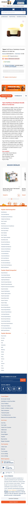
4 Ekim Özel (4, 446)
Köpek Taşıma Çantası (6, 293)
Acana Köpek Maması (5, 321)
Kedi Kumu (3, 223)
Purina (2, 368)
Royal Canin (3, 335)
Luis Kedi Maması (5, 253)
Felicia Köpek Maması (5, 309)
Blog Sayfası (4, 439)
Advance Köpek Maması (6, 311)
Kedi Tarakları (4, 235)
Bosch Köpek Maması (5, 307)
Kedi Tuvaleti (4, 221)
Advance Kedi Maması (6, 248)
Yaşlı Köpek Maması (5, 279)
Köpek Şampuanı (4, 305)
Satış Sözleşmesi (5, 410)
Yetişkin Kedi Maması (5, 219)
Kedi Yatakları (4, 232)
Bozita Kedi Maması (5, 260)
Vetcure (2, 363)
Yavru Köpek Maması (5, 275)
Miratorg (3, 349)
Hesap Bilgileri (4, 434)
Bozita (2, 340)
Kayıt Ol (23, 380)
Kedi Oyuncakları (4, 230)
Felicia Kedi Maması (5, 244)
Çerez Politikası (4, 403)
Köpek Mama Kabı (5, 298)
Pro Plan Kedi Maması (5, 262)
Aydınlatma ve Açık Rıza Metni (8, 401)
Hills (2, 342)
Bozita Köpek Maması (5, 318)
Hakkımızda (4, 429)
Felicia (2, 370)
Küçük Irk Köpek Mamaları (6, 284)
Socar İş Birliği (4, 453)
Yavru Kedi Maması (5, 214)
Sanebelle (3, 345)
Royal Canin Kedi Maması (6, 265)
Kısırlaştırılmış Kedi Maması (6, 216)
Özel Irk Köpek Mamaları (6, 282)
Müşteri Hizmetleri (5, 441)
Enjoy (2, 356)
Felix (2, 365)
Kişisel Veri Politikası (6, 405)
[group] (13, 32)
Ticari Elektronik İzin (6, 415)
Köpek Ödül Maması (5, 291)
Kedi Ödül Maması (5, 228)
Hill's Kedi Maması (5, 258)
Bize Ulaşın (3, 432)
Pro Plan (3, 338)
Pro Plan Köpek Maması (6, 328)
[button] (11, 198)
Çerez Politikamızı (12, 490)
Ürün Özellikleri (6, 95)
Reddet (6, 491)
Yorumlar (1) (18, 95)
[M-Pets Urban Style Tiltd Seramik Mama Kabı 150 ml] (11, 177)
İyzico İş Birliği (4, 456)
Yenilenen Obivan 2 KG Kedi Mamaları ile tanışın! (13, 6)
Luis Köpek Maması (5, 314)
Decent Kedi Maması (5, 242)
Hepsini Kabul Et (13, 502)
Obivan (2, 358)
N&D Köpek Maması (5, 330)
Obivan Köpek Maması (6, 316)
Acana (2, 354)
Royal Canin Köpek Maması (7, 323)
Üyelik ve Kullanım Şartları (7, 408)
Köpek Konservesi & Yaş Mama (7, 286)
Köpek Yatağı (4, 302)
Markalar (3, 449)
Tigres (4, 49)
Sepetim (3, 436)
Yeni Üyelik (3, 425)
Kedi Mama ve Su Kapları (22, 16)
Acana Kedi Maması (5, 255)
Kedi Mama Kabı (4, 239)
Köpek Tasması (4, 300)
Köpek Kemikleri (4, 288)
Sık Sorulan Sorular (5, 399)
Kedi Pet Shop (12, 16)
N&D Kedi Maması (5, 267)
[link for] (13, 2)
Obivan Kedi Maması (5, 251)
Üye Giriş (3, 422)
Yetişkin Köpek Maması (6, 277)
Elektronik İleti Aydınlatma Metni (8, 417)
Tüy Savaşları (4, 451)
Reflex (2, 351)
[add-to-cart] (18, 195)
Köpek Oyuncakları (5, 295)
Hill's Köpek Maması (5, 325)
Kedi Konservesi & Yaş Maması (7, 225)
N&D (2, 347)
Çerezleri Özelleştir (13, 498)
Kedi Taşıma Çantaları (5, 237)
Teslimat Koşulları (5, 412)
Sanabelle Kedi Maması (6, 246)
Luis (2, 361)
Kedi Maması (4, 212)
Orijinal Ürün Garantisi (6, 427)
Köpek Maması (4, 272)
